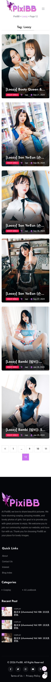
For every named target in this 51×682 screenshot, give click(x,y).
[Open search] (44, 668)
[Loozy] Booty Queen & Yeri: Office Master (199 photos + (24, 89)
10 (38, 448)
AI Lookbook (30, 590)
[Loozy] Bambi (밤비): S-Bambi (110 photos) (24, 429)
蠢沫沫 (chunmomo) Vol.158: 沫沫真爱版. (31, 613)
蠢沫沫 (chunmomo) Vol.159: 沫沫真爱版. (31, 627)
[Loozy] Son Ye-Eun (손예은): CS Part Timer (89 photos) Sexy (25, 157)
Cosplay (7, 590)
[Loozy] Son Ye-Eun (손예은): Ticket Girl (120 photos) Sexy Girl (25, 225)
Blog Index (7, 572)
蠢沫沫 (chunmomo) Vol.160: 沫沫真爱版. (31, 640)
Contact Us (7, 561)
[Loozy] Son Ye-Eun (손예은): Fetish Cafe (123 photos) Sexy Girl (25, 293)
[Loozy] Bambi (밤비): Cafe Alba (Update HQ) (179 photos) (24, 361)
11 (46, 448)
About (5, 556)
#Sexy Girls (12, 95)
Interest (5, 567)
